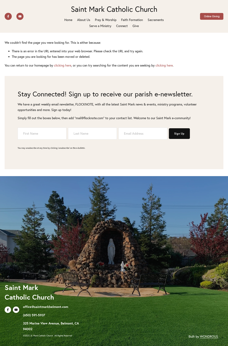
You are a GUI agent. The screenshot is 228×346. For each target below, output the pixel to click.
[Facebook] (8, 16)
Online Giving (211, 16)
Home (68, 20)
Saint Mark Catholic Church (114, 9)
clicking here (62, 65)
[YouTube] (20, 16)
